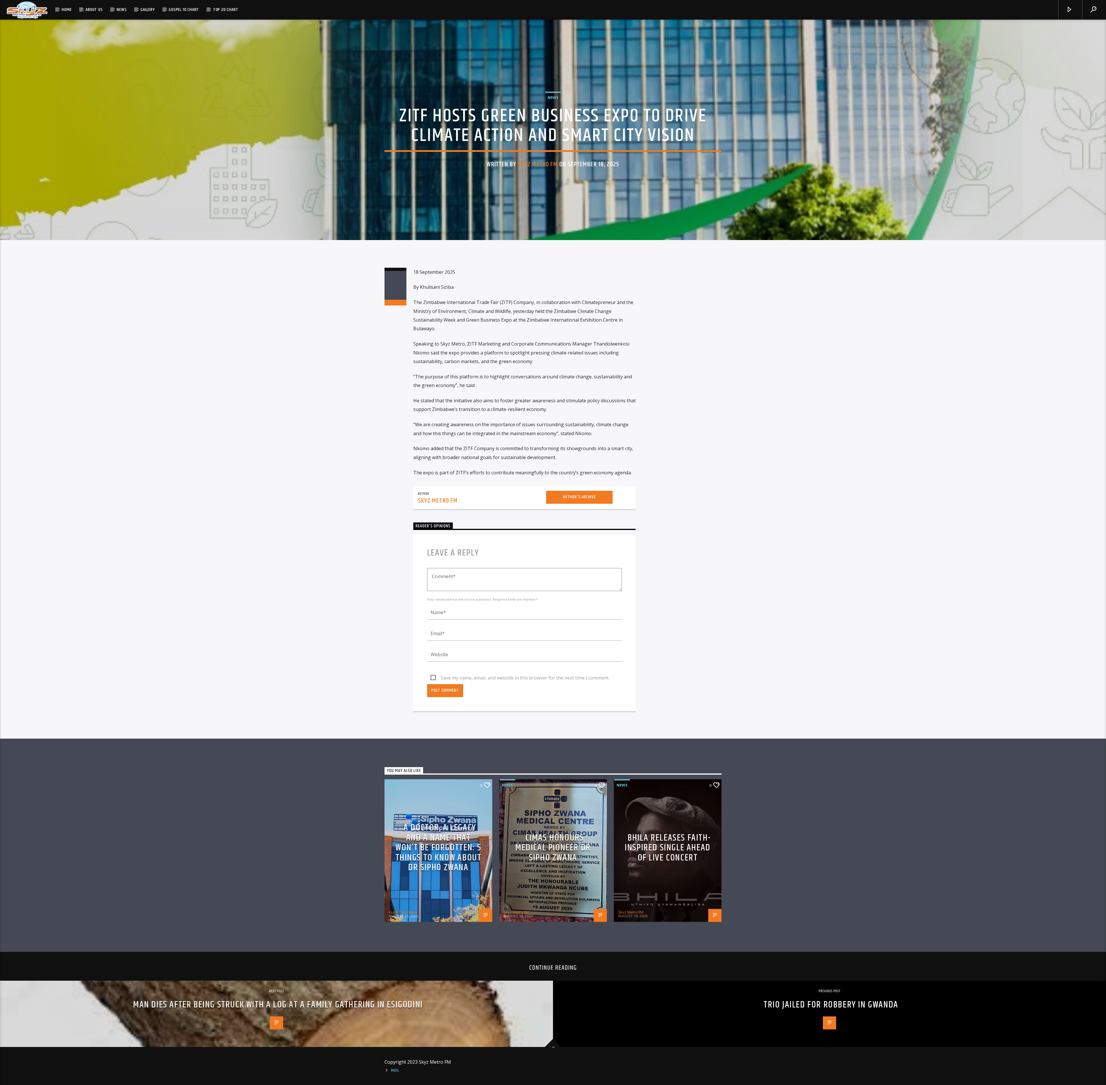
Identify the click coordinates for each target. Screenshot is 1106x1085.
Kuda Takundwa (403, 912)
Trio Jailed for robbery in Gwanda (831, 1005)
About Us (94, 9)
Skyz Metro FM (538, 164)
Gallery (148, 9)
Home (66, 9)
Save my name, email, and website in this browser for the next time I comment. (525, 678)
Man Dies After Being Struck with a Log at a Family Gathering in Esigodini (278, 1005)
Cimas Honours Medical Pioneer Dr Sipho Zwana (553, 848)
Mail (395, 1070)
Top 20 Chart (225, 9)
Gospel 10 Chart (184, 9)
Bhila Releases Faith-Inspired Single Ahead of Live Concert (668, 848)
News (121, 9)
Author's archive (579, 497)
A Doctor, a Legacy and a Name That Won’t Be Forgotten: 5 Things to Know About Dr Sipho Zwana (438, 848)
